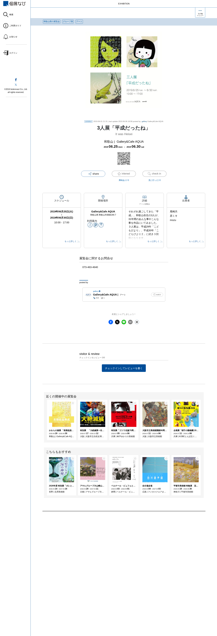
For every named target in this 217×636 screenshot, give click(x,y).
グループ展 (68, 21)
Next (203, 421)
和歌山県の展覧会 (52, 21)
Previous (44, 421)
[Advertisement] (117, 539)
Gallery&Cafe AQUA (152, 121)
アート (79, 21)
